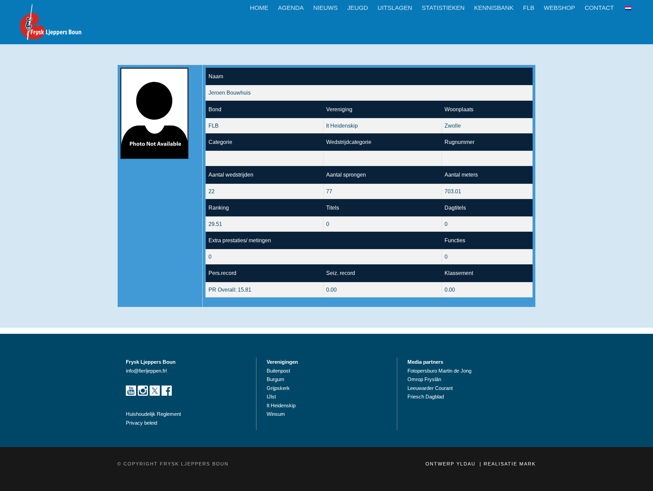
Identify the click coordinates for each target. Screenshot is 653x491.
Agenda (291, 7)
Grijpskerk (278, 388)
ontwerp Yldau (451, 464)
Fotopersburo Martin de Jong (439, 371)
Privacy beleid (141, 423)
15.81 (244, 290)
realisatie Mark (510, 464)
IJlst (271, 396)
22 (211, 191)
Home (259, 7)
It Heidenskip (281, 405)
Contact (599, 7)
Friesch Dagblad (426, 396)
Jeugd (357, 7)
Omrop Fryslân (424, 379)
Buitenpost (278, 371)
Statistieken (443, 7)
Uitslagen (395, 7)
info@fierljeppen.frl (146, 371)
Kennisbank (494, 7)
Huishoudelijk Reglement (154, 414)
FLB (528, 7)
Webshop (559, 7)
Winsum (276, 414)
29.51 (215, 224)
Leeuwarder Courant (430, 388)
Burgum (275, 379)
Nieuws (325, 7)
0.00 (450, 290)
